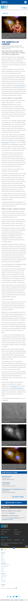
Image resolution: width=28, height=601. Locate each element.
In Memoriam (9, 539)
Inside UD (3, 539)
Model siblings (6, 482)
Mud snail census (7, 476)
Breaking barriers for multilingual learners (13, 489)
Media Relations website (7, 519)
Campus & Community (5, 529)
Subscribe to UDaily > (14, 502)
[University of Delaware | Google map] (16, 588)
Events (23, 539)
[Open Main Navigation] (25, 2)
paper (5, 77)
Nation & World (4, 531)
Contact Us (3, 586)
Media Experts (17, 539)
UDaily (2, 557)
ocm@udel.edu (11, 513)
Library (2, 569)
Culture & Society (17, 531)
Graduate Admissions (4, 566)
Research (16, 529)
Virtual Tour (3, 559)
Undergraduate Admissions (5, 564)
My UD (2, 578)
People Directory (3, 576)
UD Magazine (16, 534)
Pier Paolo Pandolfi (20, 85)
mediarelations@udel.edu (14, 517)
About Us (2, 554)
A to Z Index (3, 581)
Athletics (2, 534)
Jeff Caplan (13, 386)
